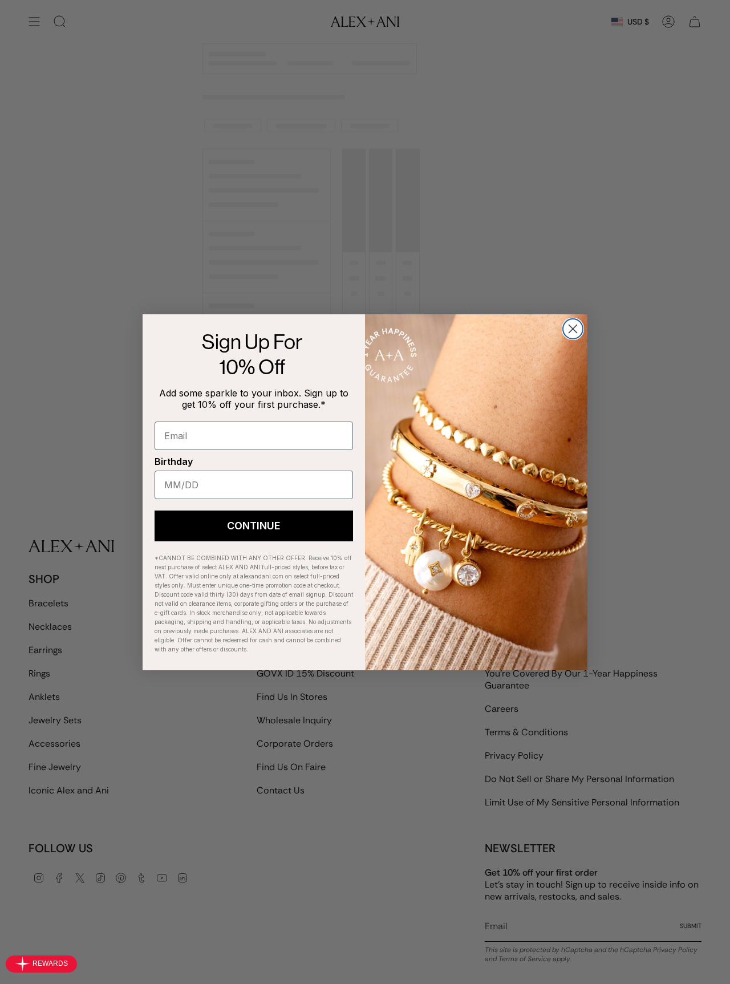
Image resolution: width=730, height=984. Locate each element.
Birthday (174, 461)
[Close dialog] (573, 329)
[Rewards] (41, 964)
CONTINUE (254, 526)
